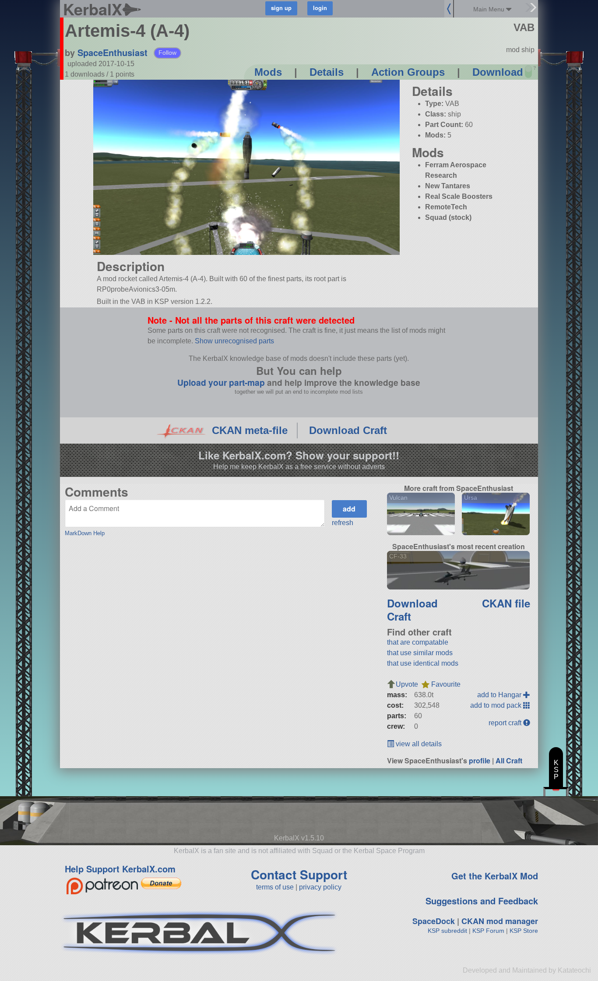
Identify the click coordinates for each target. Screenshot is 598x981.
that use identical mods (422, 663)
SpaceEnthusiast (112, 52)
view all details (418, 744)
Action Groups (408, 72)
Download (497, 72)
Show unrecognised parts (234, 341)
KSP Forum (488, 930)
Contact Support (299, 874)
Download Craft (348, 430)
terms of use (275, 887)
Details (327, 72)
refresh (342, 522)
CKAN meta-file (250, 430)
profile (479, 760)
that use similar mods (420, 652)
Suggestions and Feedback (482, 900)
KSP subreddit (447, 930)
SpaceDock (433, 921)
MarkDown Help (85, 533)
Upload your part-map (221, 382)
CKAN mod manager (499, 921)
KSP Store (524, 930)
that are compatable (417, 642)
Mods (268, 72)
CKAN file (506, 603)
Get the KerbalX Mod (494, 875)
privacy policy (320, 887)
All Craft (509, 760)
